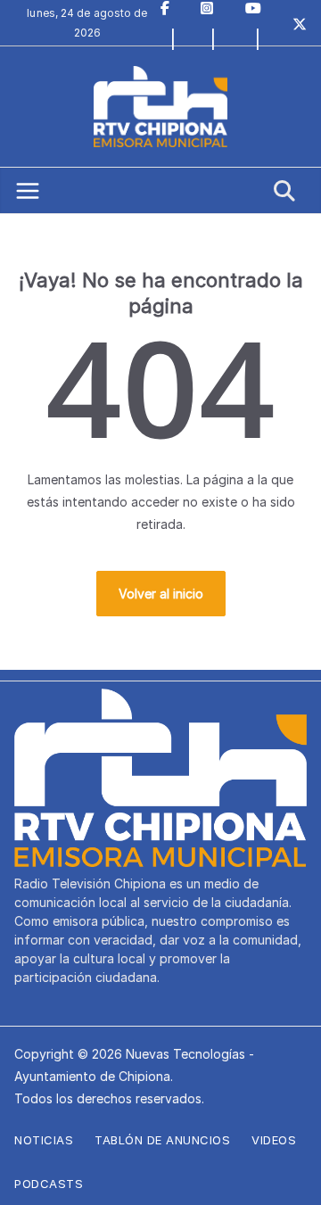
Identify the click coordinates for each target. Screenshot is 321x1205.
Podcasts (48, 1183)
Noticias (43, 1140)
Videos (273, 1140)
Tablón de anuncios (162, 1140)
